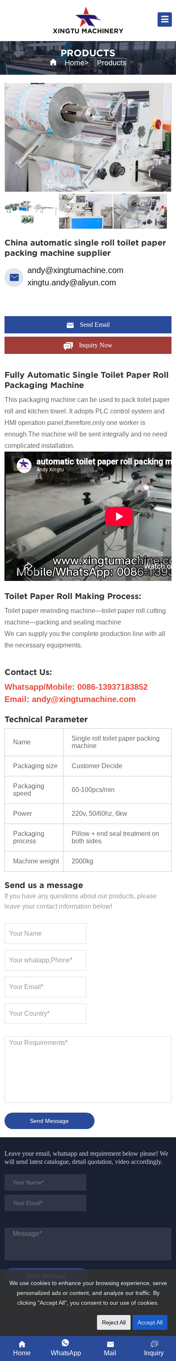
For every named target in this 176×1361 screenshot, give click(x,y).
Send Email (95, 324)
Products (111, 63)
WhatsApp (66, 1353)
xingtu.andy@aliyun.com (71, 282)
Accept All (150, 1322)
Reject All (114, 1322)
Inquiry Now (96, 345)
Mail (110, 1353)
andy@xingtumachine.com (75, 270)
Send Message (49, 1121)
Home (74, 63)
